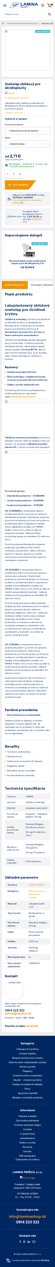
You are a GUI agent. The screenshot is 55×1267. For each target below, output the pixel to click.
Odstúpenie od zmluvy (27, 1159)
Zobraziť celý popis (14, 112)
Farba (7, 138)
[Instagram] (24, 1241)
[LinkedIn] (29, 1241)
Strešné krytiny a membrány (27, 1075)
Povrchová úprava (14, 124)
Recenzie (27, 1147)
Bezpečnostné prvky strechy (27, 1057)
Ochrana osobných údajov (27, 1125)
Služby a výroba (27, 1142)
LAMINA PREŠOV (37, 884)
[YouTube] (33, 1241)
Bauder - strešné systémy (28, 1080)
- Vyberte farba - (17, 143)
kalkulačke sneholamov (23, 396)
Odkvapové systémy (27, 1049)
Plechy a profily (28, 1066)
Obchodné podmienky (27, 1120)
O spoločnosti (27, 1133)
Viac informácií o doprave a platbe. (27, 201)
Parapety (27, 1071)
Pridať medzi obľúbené (18, 98)
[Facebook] (20, 1241)
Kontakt (27, 1151)
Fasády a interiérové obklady (27, 1084)
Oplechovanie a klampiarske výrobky (27, 1062)
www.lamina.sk (27, 1138)
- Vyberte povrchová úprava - (24, 130)
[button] (27, 131)
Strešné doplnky (27, 1053)
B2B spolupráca (27, 1155)
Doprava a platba (28, 1116)
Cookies (27, 1129)
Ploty (27, 1088)
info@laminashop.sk (27, 1216)
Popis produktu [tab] (15, 285)
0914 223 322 (32, 220)
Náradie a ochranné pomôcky (27, 1097)
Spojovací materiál (27, 1093)
